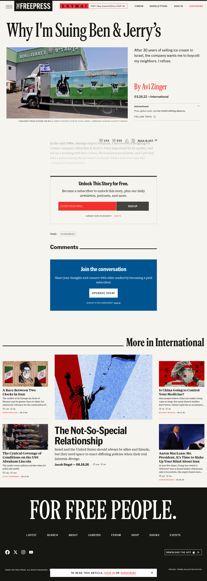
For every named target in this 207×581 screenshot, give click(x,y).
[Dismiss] (152, 572)
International (159, 96)
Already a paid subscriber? (104, 303)
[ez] (9, 7)
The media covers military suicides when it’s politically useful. (24, 467)
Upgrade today (103, 293)
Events (175, 534)
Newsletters (158, 6)
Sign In (178, 6)
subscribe (128, 573)
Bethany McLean (167, 412)
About (73, 534)
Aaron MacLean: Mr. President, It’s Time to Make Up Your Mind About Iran (181, 457)
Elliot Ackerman (11, 476)
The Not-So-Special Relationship (91, 435)
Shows (154, 534)
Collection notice (193, 569)
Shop (135, 534)
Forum (139, 6)
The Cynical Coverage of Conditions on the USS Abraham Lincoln (22, 457)
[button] (104, 141)
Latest (31, 534)
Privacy (172, 569)
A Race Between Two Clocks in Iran (19, 392)
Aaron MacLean (10, 412)
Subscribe (196, 6)
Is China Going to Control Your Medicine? (179, 392)
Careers (94, 534)
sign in (109, 573)
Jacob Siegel (63, 464)
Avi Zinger (154, 87)
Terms (180, 569)
